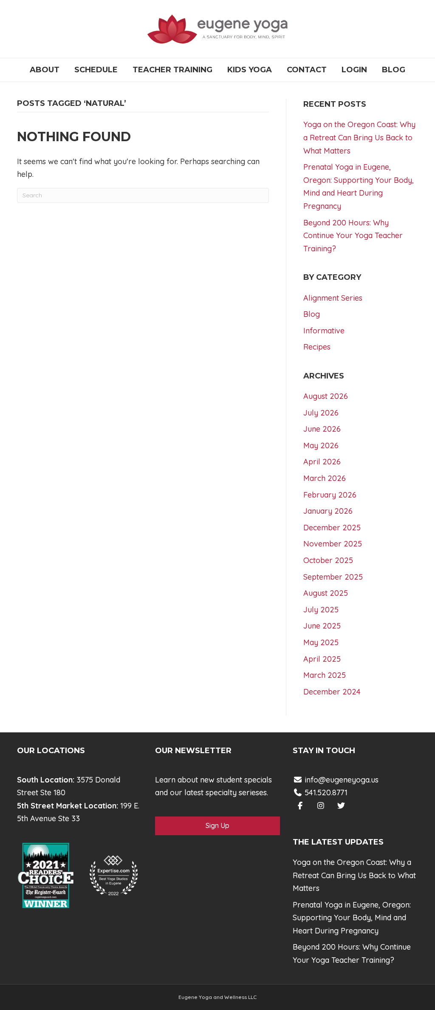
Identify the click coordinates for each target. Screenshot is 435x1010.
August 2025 (325, 593)
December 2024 (332, 692)
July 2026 (321, 413)
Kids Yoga (249, 69)
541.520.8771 (324, 792)
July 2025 (321, 610)
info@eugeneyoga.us (342, 780)
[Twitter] (340, 806)
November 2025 (332, 544)
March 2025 (324, 675)
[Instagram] (320, 806)
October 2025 (328, 560)
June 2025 (322, 626)
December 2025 (332, 527)
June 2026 (322, 429)
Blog (393, 69)
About (44, 69)
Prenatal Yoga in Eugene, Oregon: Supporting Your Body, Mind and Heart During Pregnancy (352, 918)
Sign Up (217, 825)
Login (354, 69)
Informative (324, 331)
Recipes (316, 347)
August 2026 (325, 396)
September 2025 (333, 577)
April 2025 (322, 659)
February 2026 (329, 495)
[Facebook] (300, 806)
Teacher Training (172, 69)
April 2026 (322, 462)
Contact (307, 69)
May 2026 (321, 445)
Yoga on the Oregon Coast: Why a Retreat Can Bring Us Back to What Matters (359, 137)
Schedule (96, 69)
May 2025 (321, 642)
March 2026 (324, 478)
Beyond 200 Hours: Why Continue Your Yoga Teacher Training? (353, 235)
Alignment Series (332, 298)
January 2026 (328, 511)
